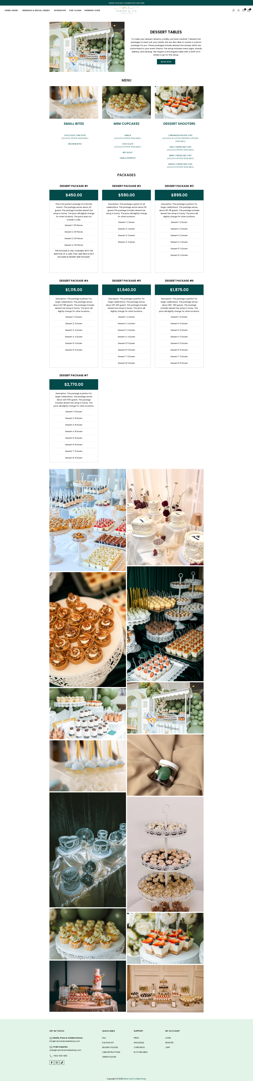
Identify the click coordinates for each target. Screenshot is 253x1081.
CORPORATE (139, 1047)
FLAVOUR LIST (108, 1042)
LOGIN (168, 1038)
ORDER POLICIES (109, 1057)
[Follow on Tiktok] (62, 1062)
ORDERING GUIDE (92, 10)
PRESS (136, 1038)
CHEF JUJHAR (75, 10)
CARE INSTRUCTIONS (111, 1052)
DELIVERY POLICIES (110, 1047)
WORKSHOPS (60, 10)
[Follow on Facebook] (51, 1062)
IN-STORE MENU (141, 1052)
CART (167, 1047)
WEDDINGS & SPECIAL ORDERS (36, 10)
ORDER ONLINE (11, 10)
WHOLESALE (139, 1042)
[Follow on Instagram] (57, 1062)
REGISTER (169, 1042)
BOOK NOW (166, 61)
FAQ (104, 1038)
